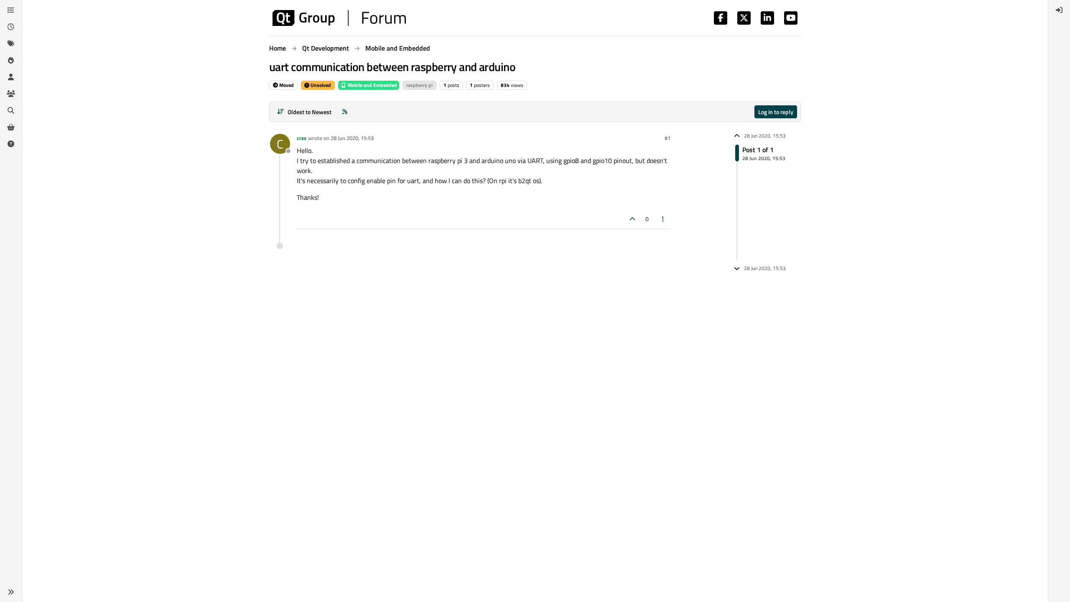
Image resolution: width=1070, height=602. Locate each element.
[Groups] (10, 93)
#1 (667, 138)
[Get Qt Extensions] (10, 127)
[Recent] (10, 26)
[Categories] (10, 10)
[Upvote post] (632, 218)
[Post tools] (663, 218)
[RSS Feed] (345, 111)
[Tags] (10, 43)
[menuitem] (1059, 10)
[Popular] (10, 60)
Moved (286, 85)
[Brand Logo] (339, 18)
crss (301, 138)
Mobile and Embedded (371, 85)
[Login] (1059, 10)
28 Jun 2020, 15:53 (352, 138)
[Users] (10, 77)
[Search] (10, 110)
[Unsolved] (10, 143)
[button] (10, 592)
